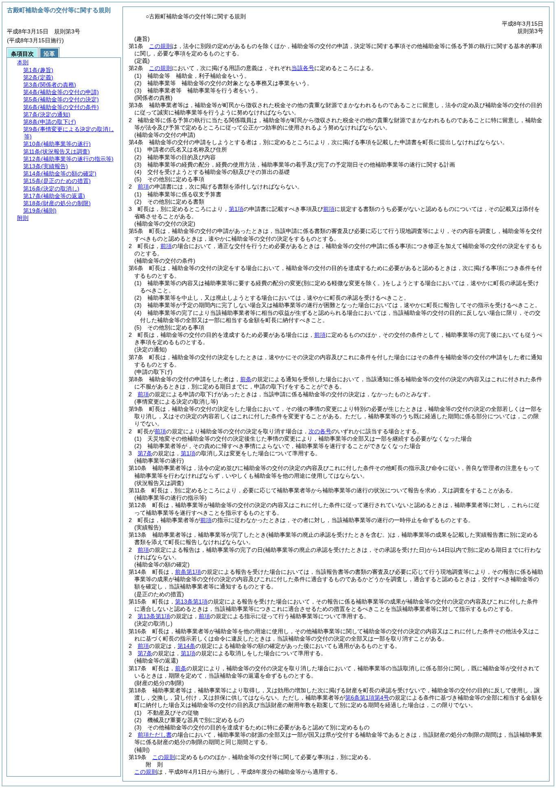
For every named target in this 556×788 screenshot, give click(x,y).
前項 (143, 186)
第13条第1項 (191, 601)
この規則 (160, 46)
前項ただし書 (155, 734)
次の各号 (320, 431)
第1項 (236, 209)
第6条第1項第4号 (367, 697)
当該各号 (302, 68)
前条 (246, 379)
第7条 (145, 453)
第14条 (186, 646)
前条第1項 (188, 572)
